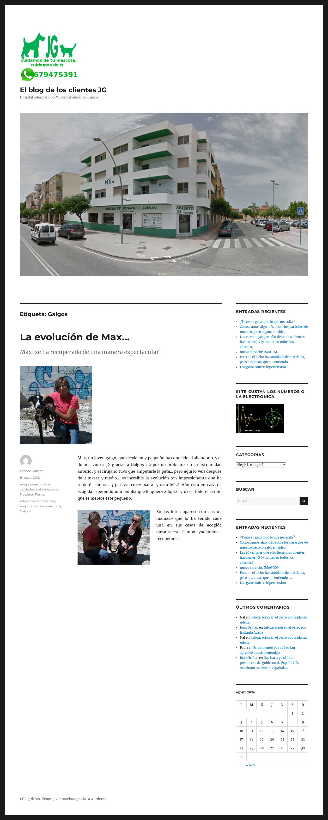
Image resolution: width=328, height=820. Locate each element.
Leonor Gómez (31, 471)
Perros (40, 494)
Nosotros (27, 494)
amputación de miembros (40, 506)
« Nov (250, 765)
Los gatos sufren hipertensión (263, 367)
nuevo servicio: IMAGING (259, 352)
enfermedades (47, 489)
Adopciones (29, 484)
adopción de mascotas (37, 501)
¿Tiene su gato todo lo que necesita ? (267, 322)
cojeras (45, 484)
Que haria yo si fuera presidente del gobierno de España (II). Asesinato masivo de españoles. (269, 663)
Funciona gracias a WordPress (84, 799)
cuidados (27, 489)
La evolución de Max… (75, 337)
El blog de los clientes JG (63, 90)
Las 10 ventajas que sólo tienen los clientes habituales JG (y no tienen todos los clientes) (272, 342)
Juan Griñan (249, 627)
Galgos (25, 511)
